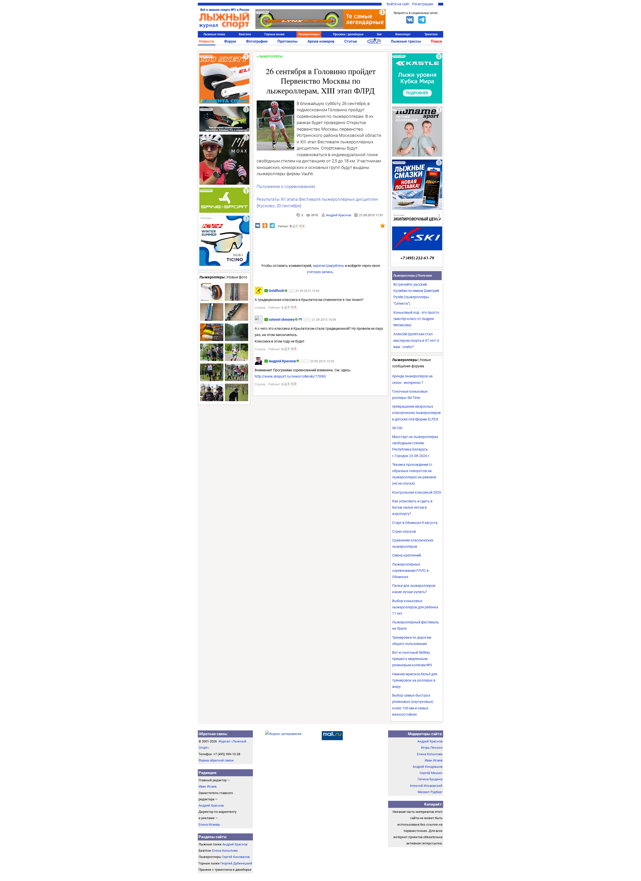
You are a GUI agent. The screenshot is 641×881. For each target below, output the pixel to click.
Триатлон (431, 34)
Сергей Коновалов (236, 857)
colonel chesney (281, 319)
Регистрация (422, 4)
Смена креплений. (407, 555)
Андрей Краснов (338, 215)
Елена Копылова (225, 850)
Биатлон (245, 34)
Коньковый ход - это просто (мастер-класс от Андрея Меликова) (416, 318)
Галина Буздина (430, 779)
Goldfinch (276, 291)
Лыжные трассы (406, 41)
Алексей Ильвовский (426, 786)
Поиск (436, 41)
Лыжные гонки (214, 34)
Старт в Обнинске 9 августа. (415, 523)
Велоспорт (403, 34)
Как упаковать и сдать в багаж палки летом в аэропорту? (412, 507)
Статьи (350, 41)
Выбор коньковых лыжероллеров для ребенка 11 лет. (415, 607)
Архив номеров (320, 41)
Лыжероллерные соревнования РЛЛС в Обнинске (410, 570)
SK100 (397, 428)
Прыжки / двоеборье (348, 34)
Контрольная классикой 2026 (416, 492)
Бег (379, 34)
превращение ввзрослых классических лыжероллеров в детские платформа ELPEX (416, 412)
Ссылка (260, 307)
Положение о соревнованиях (286, 186)
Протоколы (287, 41)
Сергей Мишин (431, 773)
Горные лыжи (274, 34)
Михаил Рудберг (430, 792)
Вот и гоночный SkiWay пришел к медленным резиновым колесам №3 (412, 658)
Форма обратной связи (216, 760)
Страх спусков (404, 531)
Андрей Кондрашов (427, 766)
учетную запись (320, 272)
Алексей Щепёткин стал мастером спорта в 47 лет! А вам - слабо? (416, 340)
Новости (206, 41)
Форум (230, 41)
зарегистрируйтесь (328, 266)
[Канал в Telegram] (422, 20)
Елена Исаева (209, 824)
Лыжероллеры (308, 34)
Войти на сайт (398, 4)
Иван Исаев (207, 786)
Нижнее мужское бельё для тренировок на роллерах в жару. (414, 680)
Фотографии (257, 41)
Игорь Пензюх (431, 747)
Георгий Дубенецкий (236, 863)
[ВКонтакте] (410, 20)
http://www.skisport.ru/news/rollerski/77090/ (291, 376)
